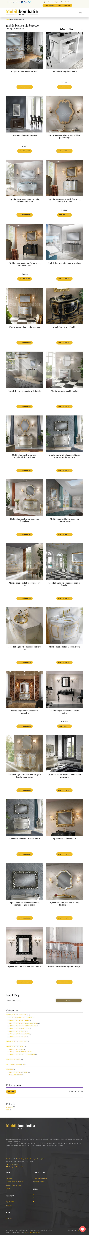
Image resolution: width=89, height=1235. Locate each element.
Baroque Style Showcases (19, 1034)
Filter (11, 1091)
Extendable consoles (15, 1064)
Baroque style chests (17, 1031)
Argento (9, 1107)
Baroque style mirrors (18, 1072)
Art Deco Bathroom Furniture (21, 1018)
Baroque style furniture (16, 1015)
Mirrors (9, 1069)
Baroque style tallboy (18, 1037)
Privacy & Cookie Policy (40, 1178)
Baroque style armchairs (19, 1020)
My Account (10, 1202)
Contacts (9, 1218)
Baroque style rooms (15, 1046)
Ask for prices (25, 87)
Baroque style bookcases (19, 1028)
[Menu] (80, 12)
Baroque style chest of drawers (22, 1054)
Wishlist (8, 1205)
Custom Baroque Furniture (14, 1182)
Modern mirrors (15, 1075)
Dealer (8, 1188)
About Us (9, 1178)
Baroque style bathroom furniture (23, 1023)
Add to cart (64, 87)
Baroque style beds (16, 1049)
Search (69, 1000)
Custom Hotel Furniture (13, 1185)
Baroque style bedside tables (20, 1052)
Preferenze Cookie (38, 1182)
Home (7, 19)
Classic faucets (13, 1059)
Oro (7, 1110)
